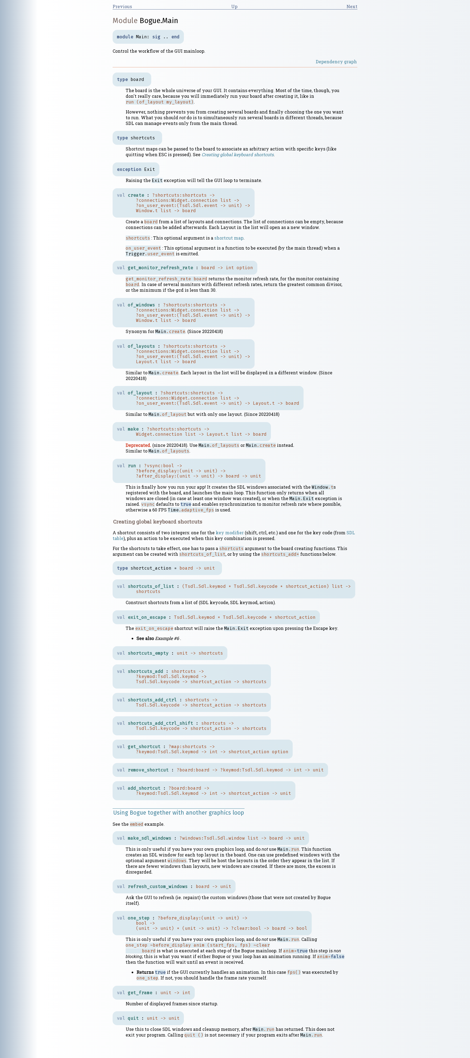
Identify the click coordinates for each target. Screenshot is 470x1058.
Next (352, 6)
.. (166, 36)
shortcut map (228, 238)
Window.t (147, 210)
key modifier (230, 532)
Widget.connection (194, 200)
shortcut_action (306, 586)
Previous (122, 6)
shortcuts (194, 195)
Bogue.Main (159, 20)
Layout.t (147, 361)
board (189, 210)
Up (234, 6)
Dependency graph (336, 61)
